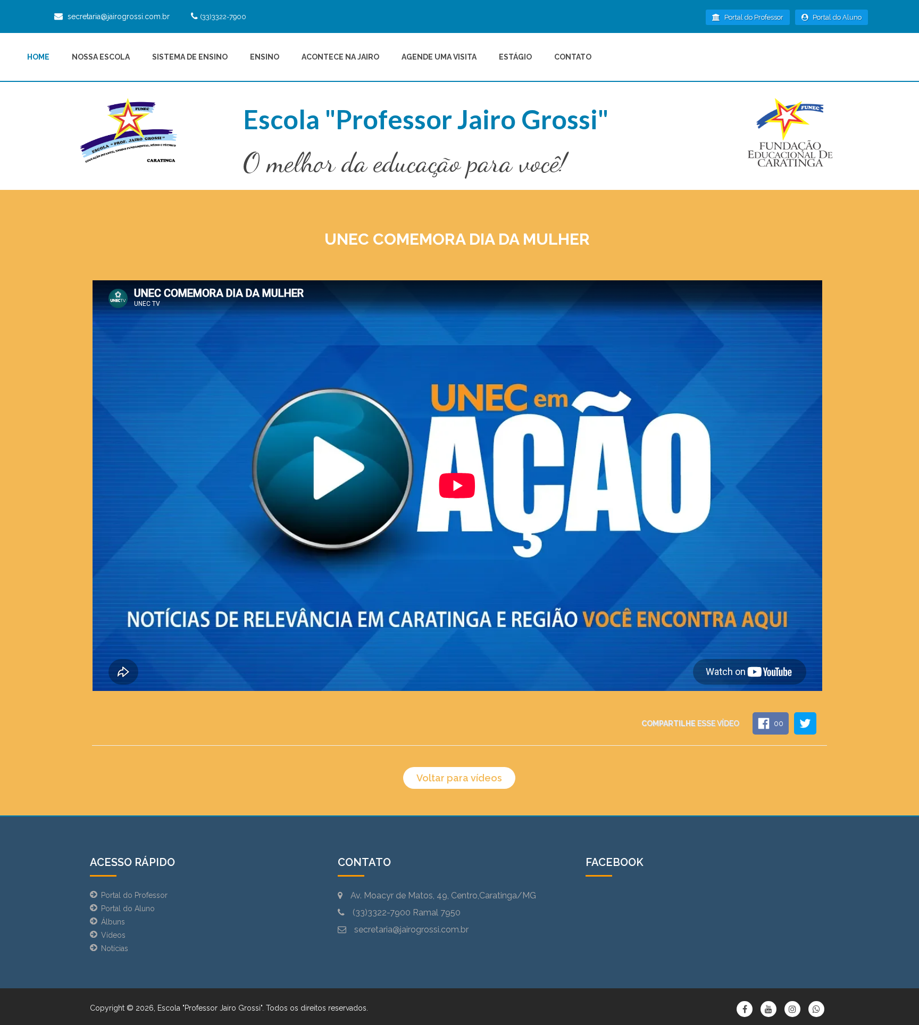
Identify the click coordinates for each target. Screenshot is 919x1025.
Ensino (264, 57)
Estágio (515, 57)
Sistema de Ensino (190, 57)
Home (38, 57)
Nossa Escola (101, 57)
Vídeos (113, 935)
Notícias (114, 948)
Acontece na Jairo (340, 57)
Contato (572, 57)
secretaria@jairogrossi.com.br (119, 16)
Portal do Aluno (836, 17)
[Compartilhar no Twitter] (805, 723)
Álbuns (113, 922)
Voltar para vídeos (459, 778)
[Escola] (128, 132)
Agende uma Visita (439, 57)
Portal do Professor (753, 17)
